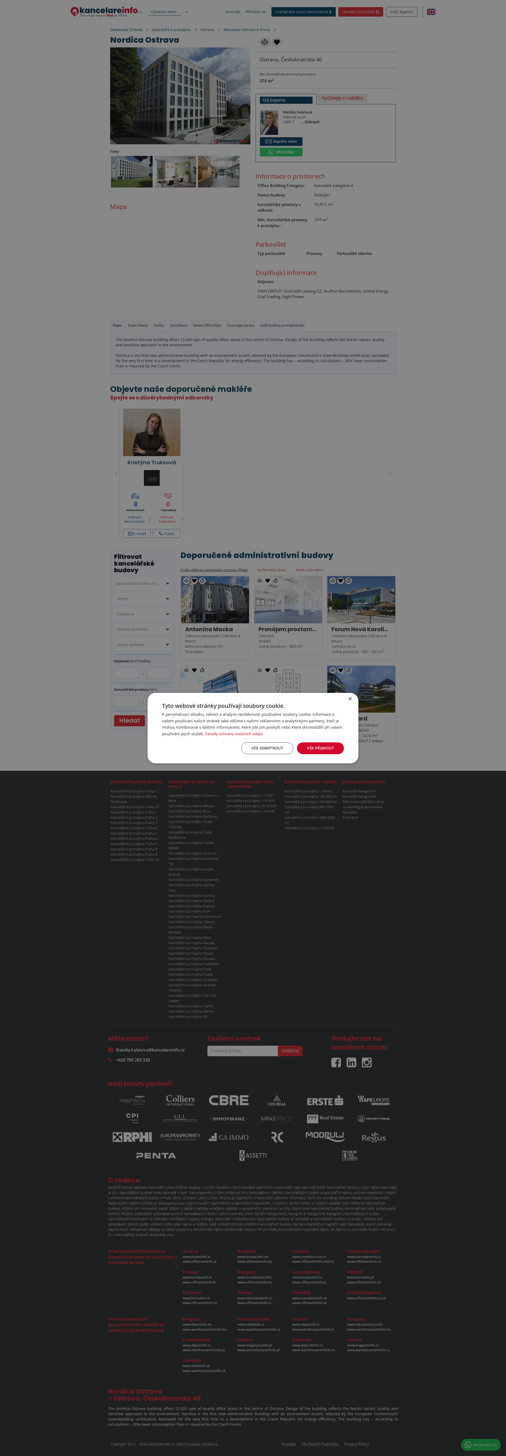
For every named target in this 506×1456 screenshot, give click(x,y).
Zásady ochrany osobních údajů (234, 733)
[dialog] (253, 728)
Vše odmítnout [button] (267, 748)
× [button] (350, 699)
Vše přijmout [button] (320, 748)
